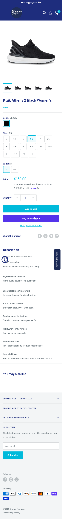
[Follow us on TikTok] (16, 479)
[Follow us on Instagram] (11, 479)
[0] (56, 13)
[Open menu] (4, 13)
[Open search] (44, 12)
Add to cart (31, 208)
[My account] (50, 12)
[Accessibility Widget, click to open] (5, 259)
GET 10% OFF (57, 259)
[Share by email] (57, 236)
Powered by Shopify (11, 512)
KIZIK (5, 107)
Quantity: (7, 197)
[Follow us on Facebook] (5, 479)
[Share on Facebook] (40, 236)
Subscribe (13, 455)
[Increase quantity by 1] (33, 198)
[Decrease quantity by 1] (17, 198)
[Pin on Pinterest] (45, 236)
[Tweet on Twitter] (51, 236)
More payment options (31, 225)
